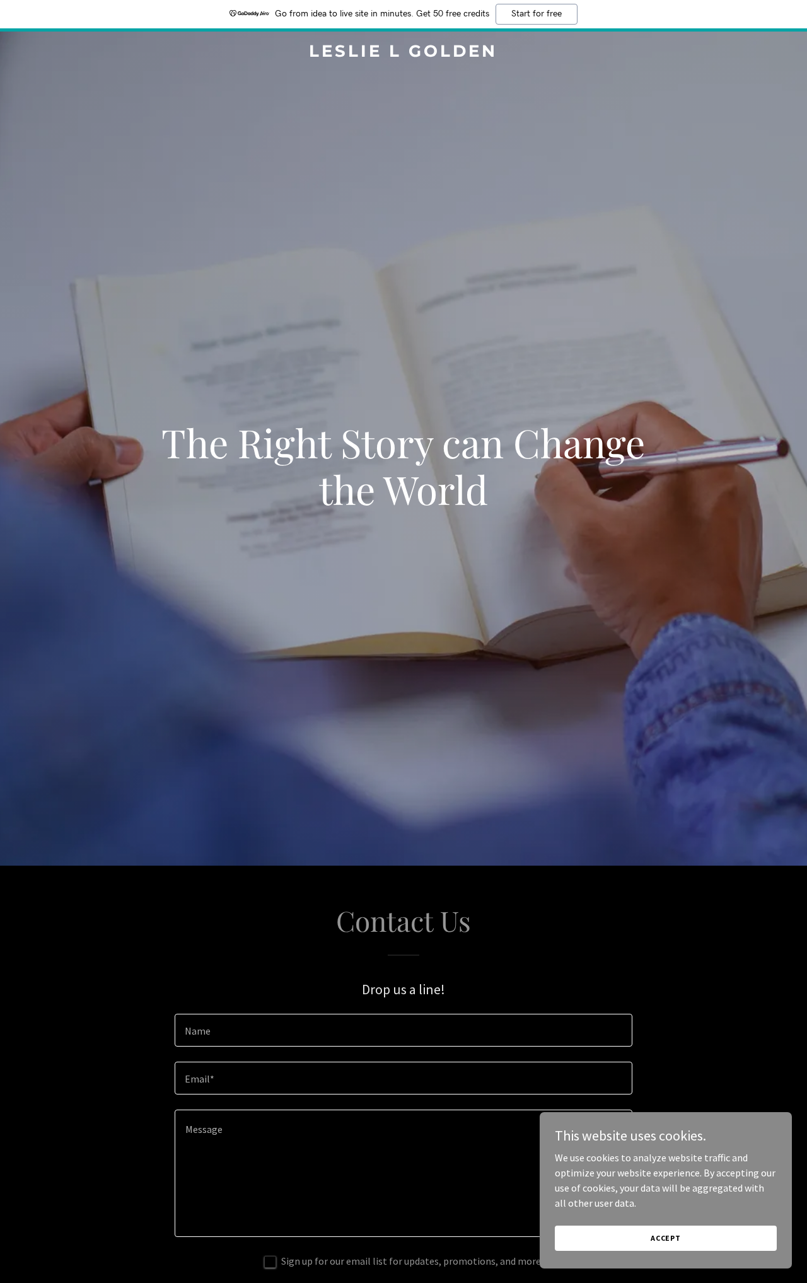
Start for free (536, 13)
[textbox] (403, 1030)
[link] (403, 53)
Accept (666, 1238)
